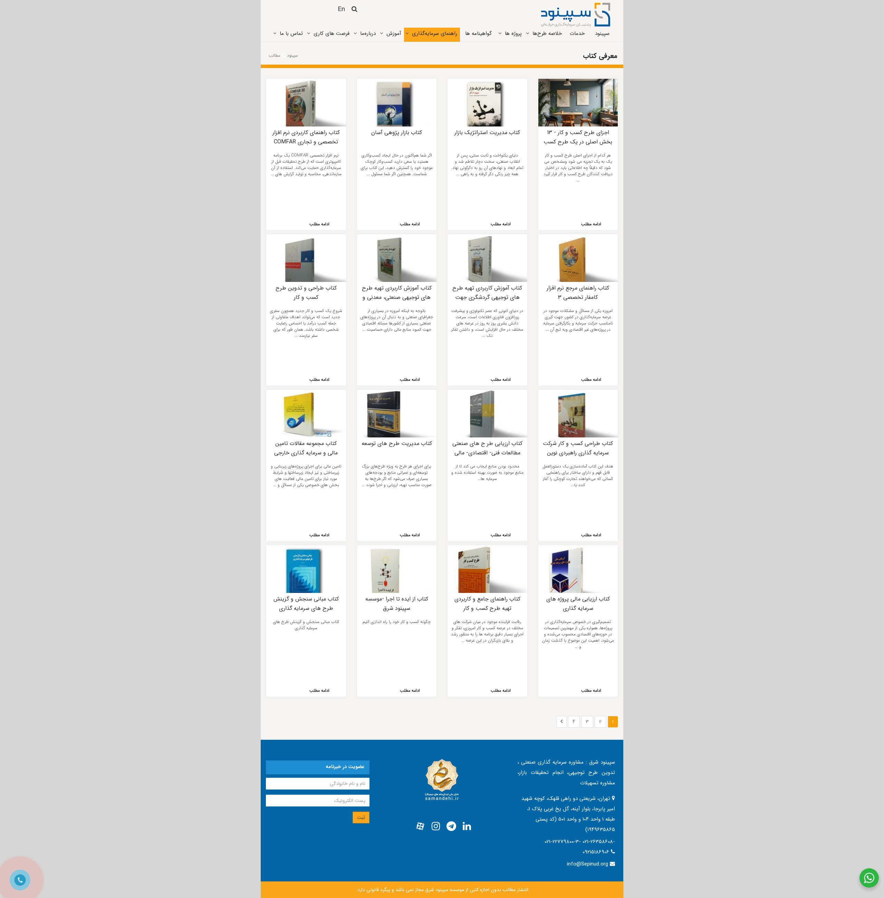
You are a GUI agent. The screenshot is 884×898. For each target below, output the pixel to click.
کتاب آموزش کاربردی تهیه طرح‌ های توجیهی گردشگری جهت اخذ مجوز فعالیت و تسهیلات (487, 297)
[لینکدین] (467, 826)
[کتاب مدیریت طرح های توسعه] (397, 413)
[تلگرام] (451, 826)
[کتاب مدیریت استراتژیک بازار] (487, 102)
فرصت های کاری (331, 33)
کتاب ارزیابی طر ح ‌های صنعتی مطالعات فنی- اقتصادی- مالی (487, 448)
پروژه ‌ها (513, 33)
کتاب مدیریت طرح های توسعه (397, 443)
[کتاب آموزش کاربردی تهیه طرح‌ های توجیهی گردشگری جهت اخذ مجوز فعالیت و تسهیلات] (487, 258)
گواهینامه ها (478, 33)
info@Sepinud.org (587, 864)
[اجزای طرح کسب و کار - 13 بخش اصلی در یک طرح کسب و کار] (578, 102)
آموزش (393, 33)
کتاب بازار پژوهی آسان (396, 132)
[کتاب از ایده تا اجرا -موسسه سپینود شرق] (397, 569)
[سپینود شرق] (575, 14)
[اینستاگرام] (436, 826)
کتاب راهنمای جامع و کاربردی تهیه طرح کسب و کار (487, 603)
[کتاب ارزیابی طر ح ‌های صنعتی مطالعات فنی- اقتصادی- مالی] (487, 413)
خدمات (577, 33)
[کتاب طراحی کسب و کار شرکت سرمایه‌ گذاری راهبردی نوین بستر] (578, 413)
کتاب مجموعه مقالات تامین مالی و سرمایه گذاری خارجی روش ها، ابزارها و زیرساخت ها (306, 452)
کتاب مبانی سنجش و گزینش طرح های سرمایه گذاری (306, 603)
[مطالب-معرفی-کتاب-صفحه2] (561, 722)
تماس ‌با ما (291, 33)
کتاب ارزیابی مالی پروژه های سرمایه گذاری (578, 603)
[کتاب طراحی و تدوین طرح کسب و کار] (306, 258)
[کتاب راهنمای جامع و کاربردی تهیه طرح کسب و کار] (487, 569)
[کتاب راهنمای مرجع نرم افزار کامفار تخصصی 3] (578, 258)
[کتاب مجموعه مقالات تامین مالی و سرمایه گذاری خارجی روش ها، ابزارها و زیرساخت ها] (306, 413)
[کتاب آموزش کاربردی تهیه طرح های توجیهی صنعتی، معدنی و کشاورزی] (397, 258)
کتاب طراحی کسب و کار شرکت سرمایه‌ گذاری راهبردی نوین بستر (578, 452)
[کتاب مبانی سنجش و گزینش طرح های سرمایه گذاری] (306, 569)
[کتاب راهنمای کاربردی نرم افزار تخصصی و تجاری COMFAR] (306, 102)
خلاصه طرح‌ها (547, 33)
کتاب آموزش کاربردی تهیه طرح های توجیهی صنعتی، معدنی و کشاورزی (397, 297)
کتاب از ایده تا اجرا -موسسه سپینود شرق (396, 603)
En (341, 9)
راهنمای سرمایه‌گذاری (434, 33)
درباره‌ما (368, 33)
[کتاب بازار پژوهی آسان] (397, 102)
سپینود (602, 33)
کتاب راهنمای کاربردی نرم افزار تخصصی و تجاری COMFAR (306, 137)
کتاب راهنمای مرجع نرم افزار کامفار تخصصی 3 (578, 292)
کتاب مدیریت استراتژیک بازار (487, 132)
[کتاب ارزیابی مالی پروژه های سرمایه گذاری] (578, 569)
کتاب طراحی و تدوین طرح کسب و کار (306, 292)
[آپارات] (420, 826)
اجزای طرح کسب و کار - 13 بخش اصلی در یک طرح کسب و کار (578, 141)
